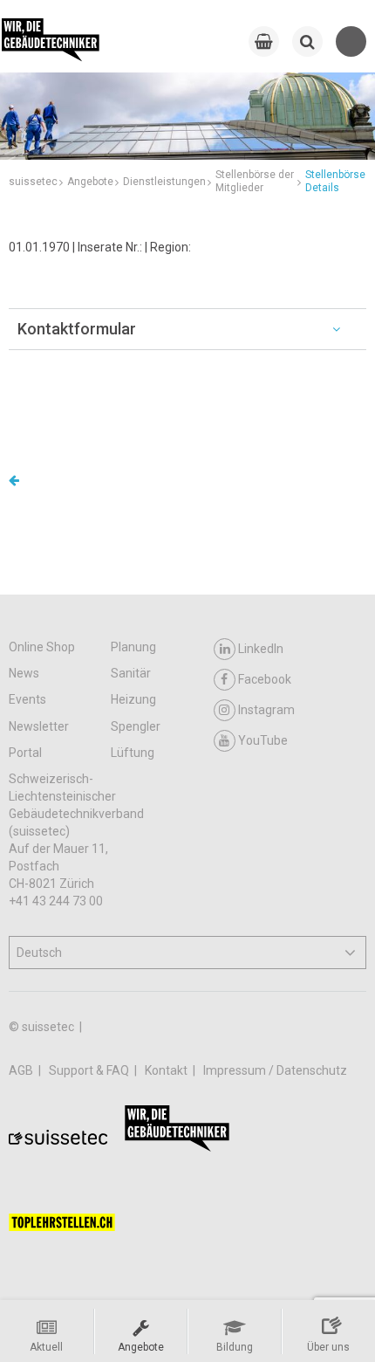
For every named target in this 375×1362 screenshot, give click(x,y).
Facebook (264, 679)
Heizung (133, 699)
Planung (133, 647)
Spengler (135, 726)
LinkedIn (260, 649)
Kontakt (167, 1070)
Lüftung (132, 753)
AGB (22, 1070)
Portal (25, 753)
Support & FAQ (90, 1070)
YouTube (263, 740)
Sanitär (131, 673)
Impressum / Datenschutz (275, 1070)
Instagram (266, 710)
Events (27, 699)
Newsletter (39, 726)
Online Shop (42, 647)
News (24, 673)
